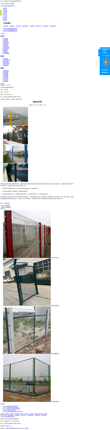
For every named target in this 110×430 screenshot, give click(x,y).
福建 (11, 428)
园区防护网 (38, 26)
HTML (7, 425)
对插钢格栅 (5, 74)
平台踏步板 (5, 80)
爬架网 (2, 56)
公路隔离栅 (7, 205)
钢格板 (2, 68)
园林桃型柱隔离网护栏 (10, 406)
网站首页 (5, 8)
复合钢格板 (5, 73)
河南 (18, 428)
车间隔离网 (5, 52)
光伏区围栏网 (45, 26)
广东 (23, 428)
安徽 (7, 428)
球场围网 (5, 50)
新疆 (27, 428)
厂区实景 (5, 16)
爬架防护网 (5, 61)
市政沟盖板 (5, 78)
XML (10, 425)
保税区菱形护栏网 (55, 305)
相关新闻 (3, 403)
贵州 (16, 428)
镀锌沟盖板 (5, 77)
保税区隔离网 (6, 53)
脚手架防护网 (6, 64)
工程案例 (5, 12)
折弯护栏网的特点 (9, 410)
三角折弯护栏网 (54, 257)
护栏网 (2, 36)
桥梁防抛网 (5, 49)
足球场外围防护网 (55, 401)
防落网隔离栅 (8, 207)
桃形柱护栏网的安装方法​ (11, 407)
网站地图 (12, 3)
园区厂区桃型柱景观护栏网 (11, 408)
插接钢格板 (5, 72)
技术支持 (5, 14)
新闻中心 (5, 13)
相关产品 (3, 208)
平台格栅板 (5, 76)
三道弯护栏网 (7, 203)
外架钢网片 (5, 65)
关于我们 (3, 3)
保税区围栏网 (53, 26)
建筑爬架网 (5, 58)
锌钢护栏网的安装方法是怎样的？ (13, 411)
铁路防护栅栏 (25, 26)
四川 (21, 428)
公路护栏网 (18, 26)
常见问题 (5, 17)
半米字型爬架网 (6, 60)
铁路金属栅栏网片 (55, 353)
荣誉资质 (5, 18)
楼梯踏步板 (5, 81)
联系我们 (7, 3)
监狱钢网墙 (5, 26)
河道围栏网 (32, 26)
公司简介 (5, 9)
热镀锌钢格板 (6, 70)
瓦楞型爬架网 (6, 62)
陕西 (14, 428)
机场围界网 (12, 26)
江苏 (25, 428)
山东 (9, 428)
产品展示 (5, 10)
